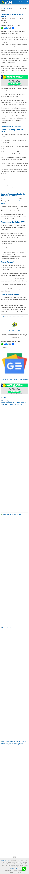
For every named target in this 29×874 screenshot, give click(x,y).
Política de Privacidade (19, 870)
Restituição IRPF (7, 8)
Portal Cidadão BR (6, 18)
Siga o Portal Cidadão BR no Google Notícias (14, 379)
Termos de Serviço (15, 872)
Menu (20, 1)
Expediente (8, 870)
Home (2, 8)
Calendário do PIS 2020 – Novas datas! (11, 126)
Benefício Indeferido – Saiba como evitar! (12, 316)
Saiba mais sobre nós (14, 868)
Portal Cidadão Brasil (5, 860)
